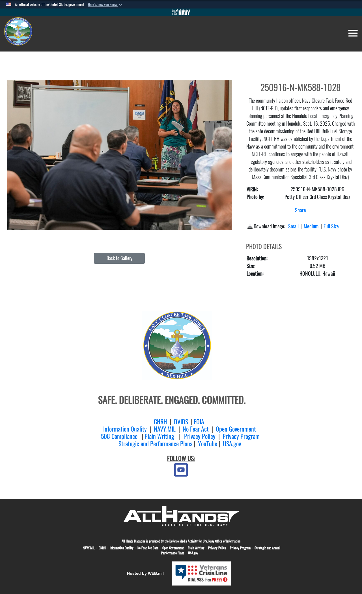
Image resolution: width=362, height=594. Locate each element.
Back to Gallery (119, 258)
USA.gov (232, 443)
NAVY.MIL (165, 429)
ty (144, 429)
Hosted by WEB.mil (145, 573)
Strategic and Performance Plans (155, 443)
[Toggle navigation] (353, 33)
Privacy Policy (200, 436)
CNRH (160, 421)
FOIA (199, 421)
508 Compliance (119, 436)
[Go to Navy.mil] (181, 12)
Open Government (236, 429)
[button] (105, 4)
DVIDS (181, 421)
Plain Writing (159, 436)
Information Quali (122, 429)
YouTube (207, 443)
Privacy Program (241, 436)
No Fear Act (196, 429)
